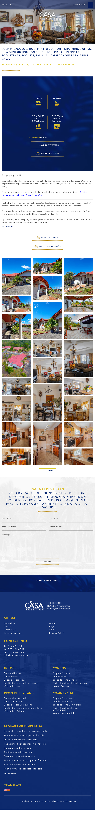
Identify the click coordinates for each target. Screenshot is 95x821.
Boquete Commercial (64, 698)
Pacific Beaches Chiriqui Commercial (65, 709)
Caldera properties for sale (18, 752)
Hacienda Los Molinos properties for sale (25, 731)
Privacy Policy (56, 633)
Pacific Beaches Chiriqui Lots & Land (23, 708)
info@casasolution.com (16, 655)
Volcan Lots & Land (14, 711)
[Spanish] (8, 790)
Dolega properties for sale (18, 748)
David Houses (11, 677)
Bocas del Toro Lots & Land (18, 705)
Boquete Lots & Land (15, 698)
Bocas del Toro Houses (16, 680)
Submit (47, 561)
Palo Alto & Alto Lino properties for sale (25, 761)
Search (7, 627)
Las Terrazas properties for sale (20, 740)
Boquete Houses (12, 673)
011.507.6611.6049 (14, 649)
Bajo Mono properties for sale (19, 756)
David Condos (60, 677)
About (52, 623)
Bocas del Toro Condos (65, 680)
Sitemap (72, 801)
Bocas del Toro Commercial (67, 705)
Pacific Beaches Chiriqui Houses (21, 683)
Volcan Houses (12, 686)
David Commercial (63, 702)
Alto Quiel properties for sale (19, 765)
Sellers (52, 630)
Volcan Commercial (63, 713)
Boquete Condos (61, 673)
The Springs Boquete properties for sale (25, 744)
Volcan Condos (61, 686)
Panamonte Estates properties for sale (24, 736)
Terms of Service (13, 633)
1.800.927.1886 (78, 5)
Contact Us (10, 630)
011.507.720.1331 (13, 646)
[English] (5, 790)
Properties (9, 623)
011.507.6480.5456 (14, 653)
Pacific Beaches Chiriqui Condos (70, 683)
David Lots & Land (13, 702)
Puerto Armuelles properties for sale (23, 769)
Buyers (52, 627)
